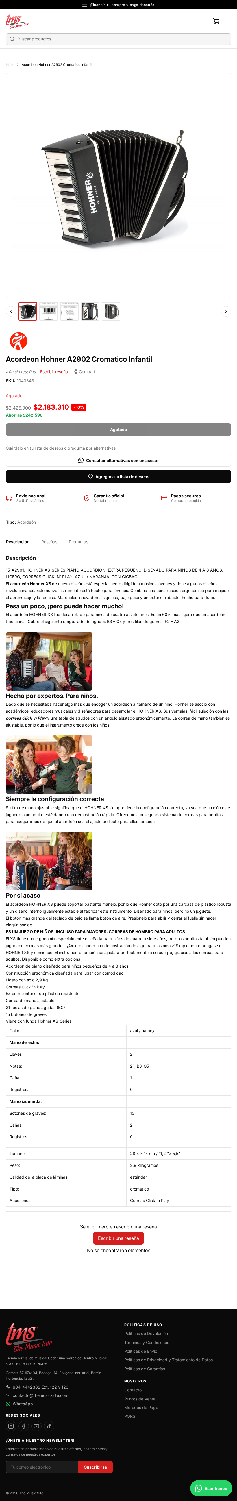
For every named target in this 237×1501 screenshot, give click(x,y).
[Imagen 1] (27, 311)
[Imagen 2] (48, 311)
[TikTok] (49, 1426)
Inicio (10, 64)
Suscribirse (95, 1467)
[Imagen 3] (69, 311)
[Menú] (226, 21)
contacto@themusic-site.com (40, 1395)
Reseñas (49, 541)
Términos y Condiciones (146, 1342)
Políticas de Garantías (144, 1368)
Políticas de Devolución (146, 1333)
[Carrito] (216, 21)
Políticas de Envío (140, 1351)
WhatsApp (23, 1403)
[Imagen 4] (90, 311)
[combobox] (118, 39)
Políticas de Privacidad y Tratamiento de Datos (168, 1359)
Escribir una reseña (118, 1238)
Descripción (18, 541)
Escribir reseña (54, 371)
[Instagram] (11, 1426)
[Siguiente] (226, 311)
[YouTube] (36, 1426)
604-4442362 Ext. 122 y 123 (40, 1386)
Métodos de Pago (141, 1407)
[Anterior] (11, 311)
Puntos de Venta (139, 1398)
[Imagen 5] (111, 311)
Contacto (133, 1389)
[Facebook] (23, 1426)
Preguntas (78, 541)
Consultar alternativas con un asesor (122, 460)
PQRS (129, 1416)
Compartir (88, 371)
